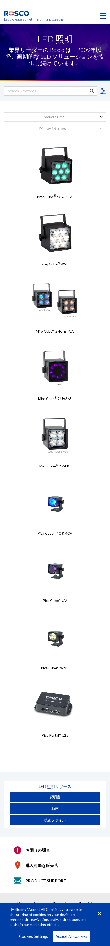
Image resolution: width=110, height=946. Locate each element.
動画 (55, 808)
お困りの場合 (38, 850)
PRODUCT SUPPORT (46, 880)
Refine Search (102, 91)
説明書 (55, 797)
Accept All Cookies (71, 936)
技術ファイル (55, 820)
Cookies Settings (33, 936)
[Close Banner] (99, 913)
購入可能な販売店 (42, 865)
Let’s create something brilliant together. (16, 19)
